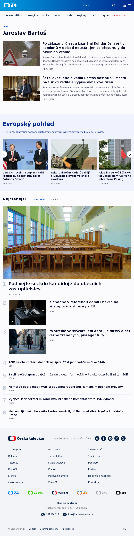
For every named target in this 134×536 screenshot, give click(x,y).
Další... (94, 15)
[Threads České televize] (123, 438)
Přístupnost (68, 528)
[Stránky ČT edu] (121, 492)
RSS (124, 528)
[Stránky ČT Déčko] (82, 492)
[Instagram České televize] (97, 438)
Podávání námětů (58, 475)
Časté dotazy (15, 482)
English (32, 528)
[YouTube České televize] (110, 438)
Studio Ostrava (56, 462)
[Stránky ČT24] (13, 492)
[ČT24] (10, 5)
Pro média (54, 449)
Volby (45, 15)
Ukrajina (33, 15)
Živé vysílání (94, 449)
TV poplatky (55, 456)
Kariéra (92, 469)
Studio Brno (94, 456)
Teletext (13, 462)
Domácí (57, 15)
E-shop (12, 475)
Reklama (13, 456)
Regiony (81, 15)
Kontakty (93, 482)
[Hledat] (114, 5)
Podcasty (93, 462)
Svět (69, 15)
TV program (15, 449)
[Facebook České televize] (103, 438)
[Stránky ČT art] (101, 492)
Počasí (52, 469)
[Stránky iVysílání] (60, 492)
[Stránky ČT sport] (35, 492)
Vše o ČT (53, 482)
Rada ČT (12, 469)
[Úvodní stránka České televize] (26, 438)
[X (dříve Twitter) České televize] (116, 438)
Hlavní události (15, 15)
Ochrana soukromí (49, 528)
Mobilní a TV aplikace (100, 475)
